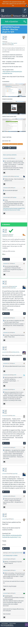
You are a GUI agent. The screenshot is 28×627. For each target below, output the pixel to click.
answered (4, 234)
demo (11, 3)
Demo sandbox (12, 623)
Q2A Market (10, 624)
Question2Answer (10, 625)
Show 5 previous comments (9, 154)
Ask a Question (11, 21)
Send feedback (5, 623)
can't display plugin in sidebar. (10, 555)
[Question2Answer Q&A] (14, 15)
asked (3, 43)
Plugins (12, 43)
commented (5, 158)
